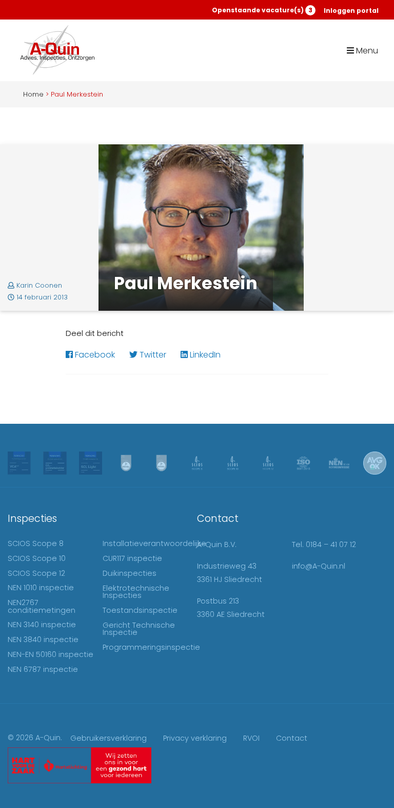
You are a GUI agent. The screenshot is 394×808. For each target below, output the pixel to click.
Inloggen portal (351, 10)
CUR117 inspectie (132, 558)
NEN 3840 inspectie (43, 639)
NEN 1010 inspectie (41, 587)
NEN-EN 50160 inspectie (50, 654)
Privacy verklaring (195, 738)
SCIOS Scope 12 (36, 573)
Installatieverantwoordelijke (154, 543)
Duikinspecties (129, 573)
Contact (291, 738)
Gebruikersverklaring (108, 738)
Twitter (151, 355)
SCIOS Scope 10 (37, 558)
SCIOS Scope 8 (36, 543)
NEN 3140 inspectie (42, 624)
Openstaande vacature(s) (262, 10)
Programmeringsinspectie (151, 647)
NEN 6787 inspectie (43, 669)
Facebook (94, 355)
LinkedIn (204, 355)
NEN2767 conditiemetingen (41, 606)
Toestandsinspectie (140, 610)
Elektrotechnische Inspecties (136, 591)
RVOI (251, 738)
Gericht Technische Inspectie (139, 628)
